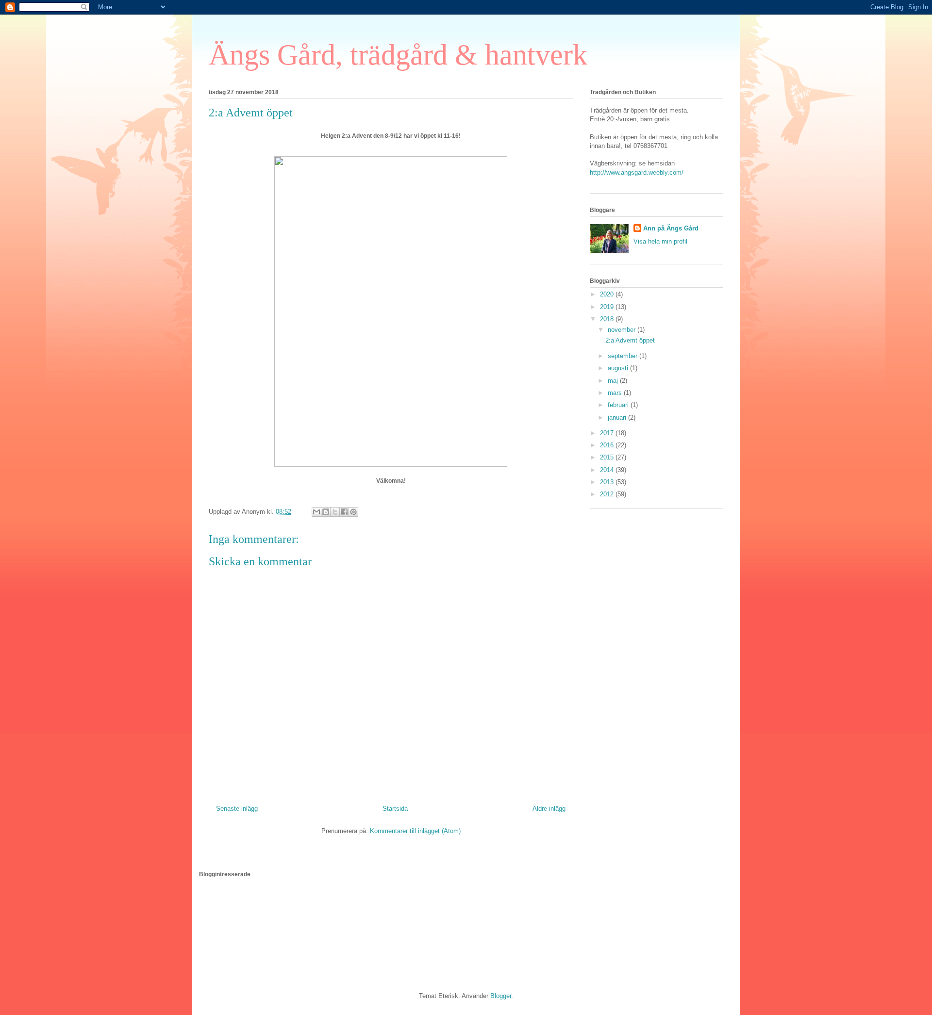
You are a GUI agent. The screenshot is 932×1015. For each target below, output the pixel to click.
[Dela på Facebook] (344, 512)
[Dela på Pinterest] (353, 512)
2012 (608, 494)
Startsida (395, 808)
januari (618, 417)
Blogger (500, 995)
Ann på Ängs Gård (671, 228)
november (622, 329)
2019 (608, 307)
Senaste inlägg (237, 808)
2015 (608, 457)
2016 (608, 445)
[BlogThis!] (326, 512)
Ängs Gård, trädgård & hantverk (398, 55)
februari (619, 405)
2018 (608, 319)
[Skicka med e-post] (316, 512)
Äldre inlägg (549, 808)
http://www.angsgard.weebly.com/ (636, 172)
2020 (608, 294)
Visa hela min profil (660, 241)
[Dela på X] (335, 512)
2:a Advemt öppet (630, 340)
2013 (608, 482)
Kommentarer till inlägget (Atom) (415, 831)
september (623, 356)
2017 (608, 433)
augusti (619, 368)
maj (614, 380)
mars (616, 392)
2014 (608, 470)
